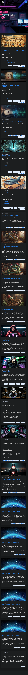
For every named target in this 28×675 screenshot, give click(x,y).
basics (15, 207)
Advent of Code (7, 312)
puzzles (22, 65)
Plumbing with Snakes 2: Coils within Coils (12, 278)
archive (22, 666)
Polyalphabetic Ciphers (9, 62)
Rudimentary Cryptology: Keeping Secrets (12, 121)
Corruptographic (6, 155)
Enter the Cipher (6, 371)
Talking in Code (7, 95)
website (13, 523)
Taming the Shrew (6, 340)
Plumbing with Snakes (7, 309)
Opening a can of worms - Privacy (10, 542)
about (15, 647)
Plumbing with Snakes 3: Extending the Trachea (11, 247)
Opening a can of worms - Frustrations (11, 604)
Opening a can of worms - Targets (10, 635)
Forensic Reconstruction (8, 441)
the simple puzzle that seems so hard (11, 479)
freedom (22, 523)
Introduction (6, 129)
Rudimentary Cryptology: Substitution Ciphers (11, 85)
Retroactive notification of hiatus (10, 215)
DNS (23, 554)
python (15, 227)
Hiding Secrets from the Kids (11, 98)
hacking (10, 65)
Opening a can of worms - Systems (10, 573)
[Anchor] (9, 410)
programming (7, 207)
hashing (22, 422)
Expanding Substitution (8, 60)
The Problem (6, 166)
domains (18, 523)
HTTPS (20, 554)
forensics (22, 460)
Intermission (5, 654)
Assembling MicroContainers (9, 192)
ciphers (22, 352)
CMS (18, 585)
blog (19, 647)
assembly (22, 209)
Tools (6, 131)
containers (21, 207)
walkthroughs (16, 65)
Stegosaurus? (5, 402)
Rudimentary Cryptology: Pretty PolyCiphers (13, 50)
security (22, 492)
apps (12, 207)
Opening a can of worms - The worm (11, 511)
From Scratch (6, 203)
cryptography (21, 66)
